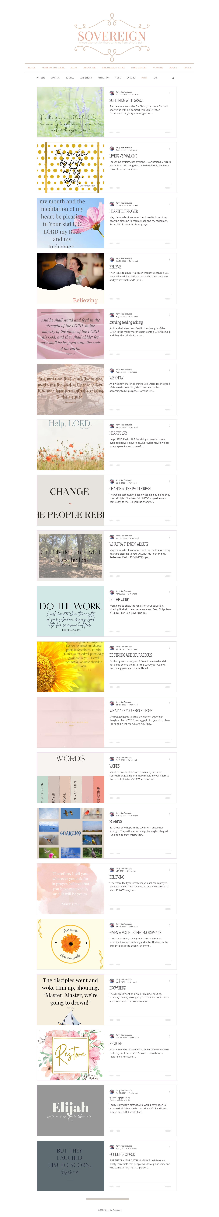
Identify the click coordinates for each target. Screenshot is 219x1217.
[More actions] (171, 93)
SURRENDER (86, 77)
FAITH (144, 77)
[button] (172, 78)
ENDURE (131, 77)
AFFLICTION (103, 77)
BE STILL (70, 77)
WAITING (55, 77)
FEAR (155, 77)
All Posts (41, 77)
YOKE (118, 77)
